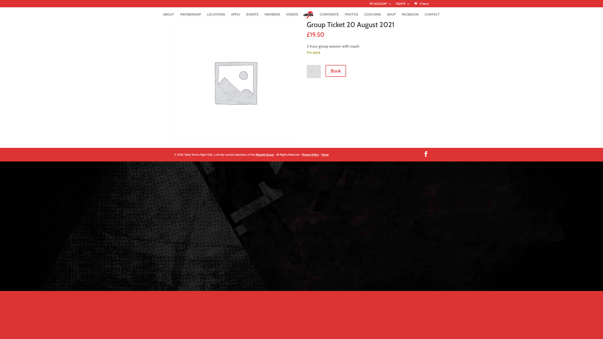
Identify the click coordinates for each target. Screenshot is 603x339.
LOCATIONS (216, 14)
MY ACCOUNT (378, 3)
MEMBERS (272, 14)
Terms (325, 154)
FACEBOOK (410, 14)
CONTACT (432, 14)
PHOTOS (351, 14)
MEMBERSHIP (190, 14)
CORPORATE (329, 14)
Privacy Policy (310, 154)
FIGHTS (400, 3)
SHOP (391, 14)
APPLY (235, 14)
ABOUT (168, 14)
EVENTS (252, 14)
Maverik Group (265, 154)
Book (336, 71)
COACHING (372, 14)
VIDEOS (292, 14)
